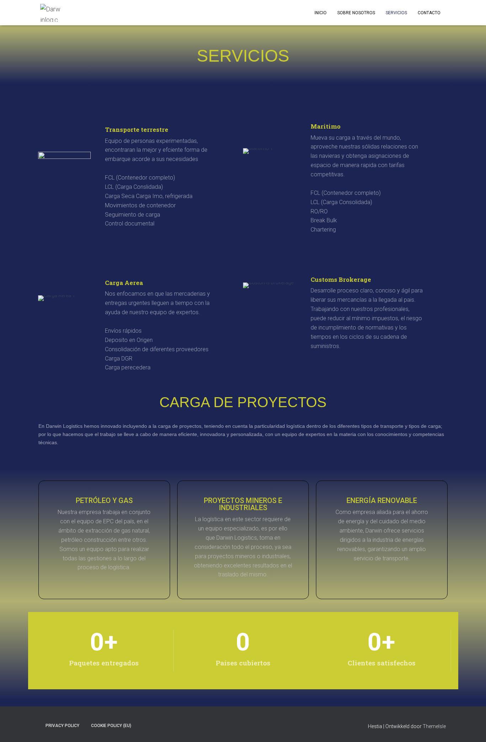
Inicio (321, 12)
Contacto (429, 12)
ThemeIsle (434, 726)
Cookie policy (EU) (111, 725)
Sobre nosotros (356, 12)
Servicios (396, 12)
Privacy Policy (62, 725)
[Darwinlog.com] (51, 13)
